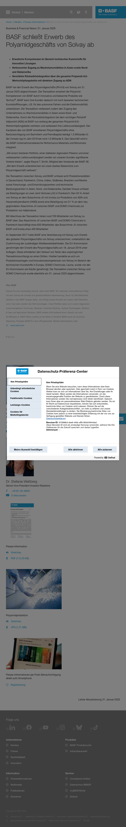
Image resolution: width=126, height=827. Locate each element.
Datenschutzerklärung (55, 418)
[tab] (24, 381)
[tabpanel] (81, 407)
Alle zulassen (105, 449)
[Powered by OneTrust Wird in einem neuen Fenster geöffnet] (106, 458)
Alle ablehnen (75, 449)
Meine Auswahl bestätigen (28, 449)
